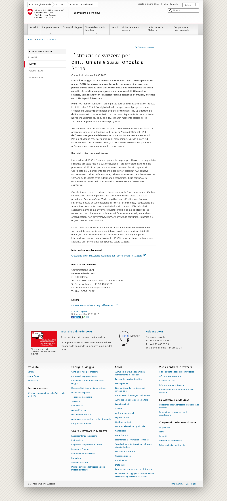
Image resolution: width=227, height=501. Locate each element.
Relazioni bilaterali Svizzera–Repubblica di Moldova (179, 406)
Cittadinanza (121, 460)
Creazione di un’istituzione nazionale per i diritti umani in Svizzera (106, 255)
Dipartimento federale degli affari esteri (92, 305)
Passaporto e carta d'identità (128, 379)
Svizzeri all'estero (79, 462)
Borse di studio (122, 435)
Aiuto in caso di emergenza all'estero (132, 395)
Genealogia (120, 431)
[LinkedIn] (78, 317)
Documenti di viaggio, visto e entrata (88, 388)
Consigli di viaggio (72, 27)
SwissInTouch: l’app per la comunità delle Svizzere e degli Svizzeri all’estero (134, 475)
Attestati (119, 408)
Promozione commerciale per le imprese (134, 469)
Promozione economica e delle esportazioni (173, 413)
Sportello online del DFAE (76, 331)
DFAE (62, 4)
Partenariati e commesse (170, 441)
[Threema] (81, 317)
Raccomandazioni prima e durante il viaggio (88, 382)
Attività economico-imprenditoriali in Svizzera (176, 391)
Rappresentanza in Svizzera (84, 436)
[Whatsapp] (84, 317)
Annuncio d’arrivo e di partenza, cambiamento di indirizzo (130, 373)
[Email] (87, 317)
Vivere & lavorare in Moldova (95, 28)
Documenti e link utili (81, 414)
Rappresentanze (50, 27)
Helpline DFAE (154, 331)
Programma (164, 427)
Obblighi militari (123, 422)
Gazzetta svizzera (123, 456)
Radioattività (77, 406)
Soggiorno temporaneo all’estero (86, 445)
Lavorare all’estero (79, 449)
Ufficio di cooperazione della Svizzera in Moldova (46, 394)
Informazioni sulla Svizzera (171, 385)
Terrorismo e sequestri (81, 397)
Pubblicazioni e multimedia (172, 445)
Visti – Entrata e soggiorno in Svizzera (176, 372)
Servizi (114, 27)
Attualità (33, 27)
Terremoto (76, 401)
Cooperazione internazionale (181, 28)
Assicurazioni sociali (124, 413)
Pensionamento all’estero (83, 453)
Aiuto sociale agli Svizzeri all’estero (131, 400)
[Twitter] (75, 317)
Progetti (163, 436)
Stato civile (120, 465)
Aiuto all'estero (78, 410)
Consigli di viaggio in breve (84, 376)
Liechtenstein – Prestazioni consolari (132, 440)
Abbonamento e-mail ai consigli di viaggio (91, 419)
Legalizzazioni (122, 404)
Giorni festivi (33, 376)
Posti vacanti (33, 381)
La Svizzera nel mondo (83, 4)
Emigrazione (77, 440)
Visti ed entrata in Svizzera (130, 28)
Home (30, 39)
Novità (30, 372)
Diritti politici (121, 384)
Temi (161, 432)
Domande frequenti (80, 392)
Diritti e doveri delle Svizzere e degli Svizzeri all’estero (88, 468)
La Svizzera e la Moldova (155, 28)
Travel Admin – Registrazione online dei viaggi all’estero (133, 445)
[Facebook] (72, 317)
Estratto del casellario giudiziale (130, 426)
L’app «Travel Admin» (81, 423)
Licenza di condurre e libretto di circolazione (130, 389)
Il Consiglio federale (41, 4)
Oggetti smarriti (122, 417)
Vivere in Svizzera (167, 381)
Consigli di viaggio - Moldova (84, 372)
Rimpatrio (76, 458)
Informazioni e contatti (170, 376)
